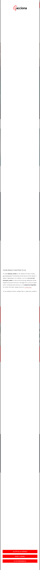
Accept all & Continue (20, 552)
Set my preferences (20, 561)
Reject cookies (20, 556)
